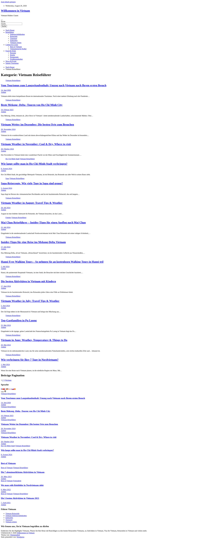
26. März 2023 (6, 477)
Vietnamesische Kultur (18, 49)
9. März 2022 (6, 490)
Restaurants (14, 57)
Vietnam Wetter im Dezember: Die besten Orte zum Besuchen (37, 124)
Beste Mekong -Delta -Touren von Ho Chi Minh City (31, 104)
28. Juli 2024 (5, 208)
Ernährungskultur (16, 59)
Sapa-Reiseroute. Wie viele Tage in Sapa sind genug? (32, 183)
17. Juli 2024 (5, 247)
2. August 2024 (6, 188)
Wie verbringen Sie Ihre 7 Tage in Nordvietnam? (29, 359)
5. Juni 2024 (5, 306)
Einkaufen (14, 41)
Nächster (8, 380)
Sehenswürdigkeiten (17, 34)
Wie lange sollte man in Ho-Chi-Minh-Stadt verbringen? (34, 163)
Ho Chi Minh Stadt (12, 159)
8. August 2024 (6, 169)
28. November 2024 (8, 129)
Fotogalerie (17, 481)
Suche (3, 21)
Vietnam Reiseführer (13, 80)
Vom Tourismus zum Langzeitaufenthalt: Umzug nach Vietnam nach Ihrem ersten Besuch (53, 85)
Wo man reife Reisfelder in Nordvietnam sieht (22, 485)
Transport (13, 38)
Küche (12, 55)
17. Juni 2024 (6, 286)
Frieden (8, 218)
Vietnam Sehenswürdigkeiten (16, 516)
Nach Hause (10, 30)
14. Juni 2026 (6, 90)
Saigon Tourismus (12, 63)
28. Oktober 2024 (7, 149)
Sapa (7, 178)
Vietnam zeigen (15, 43)
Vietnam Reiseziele (12, 514)
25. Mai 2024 (6, 325)
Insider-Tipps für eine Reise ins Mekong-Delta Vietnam (33, 242)
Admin (3, 92)
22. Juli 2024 (5, 227)
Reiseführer (10, 32)
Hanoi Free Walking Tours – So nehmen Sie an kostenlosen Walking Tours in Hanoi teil (52, 261)
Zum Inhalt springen (8, 2)
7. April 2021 (6, 503)
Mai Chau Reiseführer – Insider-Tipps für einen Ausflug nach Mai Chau (43, 222)
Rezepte (13, 53)
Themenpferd (15, 535)
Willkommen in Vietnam (15, 10)
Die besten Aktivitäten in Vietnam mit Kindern (28, 281)
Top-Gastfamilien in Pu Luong (19, 320)
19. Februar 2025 (7, 110)
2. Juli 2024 (5, 267)
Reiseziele (13, 36)
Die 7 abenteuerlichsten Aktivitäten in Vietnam (22, 472)
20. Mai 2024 (6, 345)
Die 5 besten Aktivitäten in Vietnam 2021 (20, 498)
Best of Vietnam (16, 47)
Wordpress (20, 537)
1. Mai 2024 (5, 365)
